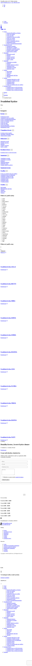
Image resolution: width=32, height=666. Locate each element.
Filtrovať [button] (3, 252)
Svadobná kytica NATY (8, 437)
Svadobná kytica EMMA (8, 335)
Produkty (6, 95)
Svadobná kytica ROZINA (9, 352)
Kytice (2, 114)
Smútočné (4, 155)
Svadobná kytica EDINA (8, 318)
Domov (5, 92)
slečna (3, 232)
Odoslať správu (5, 479)
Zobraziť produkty (5, 577)
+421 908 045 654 (15, 2)
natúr (3, 226)
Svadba (3, 171)
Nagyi (3, 225)
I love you (4, 214)
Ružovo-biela (5, 231)
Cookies (5, 549)
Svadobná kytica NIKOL (8, 403)
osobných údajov (19, 477)
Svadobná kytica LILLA (8, 267)
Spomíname (5, 234)
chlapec (4, 207)
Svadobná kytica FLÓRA (8, 386)
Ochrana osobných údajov (10, 547)
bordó (3, 203)
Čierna (4, 209)
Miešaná (4, 222)
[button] (1, 25)
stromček (4, 237)
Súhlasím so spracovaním (13, 477)
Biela (3, 200)
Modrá (4, 223)
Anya (3, 198)
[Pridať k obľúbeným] (7, 269)
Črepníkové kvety (6, 130)
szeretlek (4, 238)
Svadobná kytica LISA (8, 369)
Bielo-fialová (5, 201)
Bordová (4, 204)
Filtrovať (3, 251)
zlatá (3, 240)
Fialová (4, 213)
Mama (3, 219)
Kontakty (6, 551)
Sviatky (3, 184)
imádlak (4, 216)
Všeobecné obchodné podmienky (11, 545)
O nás (5, 544)
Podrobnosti (3, 269)
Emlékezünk (5, 212)
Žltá (3, 241)
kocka (3, 217)
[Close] (1, 108)
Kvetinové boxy (5, 149)
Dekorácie (4, 138)
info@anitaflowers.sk (6, 2)
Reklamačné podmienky (9, 548)
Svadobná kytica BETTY (8, 284)
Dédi (3, 210)
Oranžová (4, 228)
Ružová (4, 229)
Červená (4, 206)
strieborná (4, 235)
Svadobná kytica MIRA (8, 301)
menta (3, 220)
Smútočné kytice (6, 168)
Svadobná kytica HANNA (9, 420)
